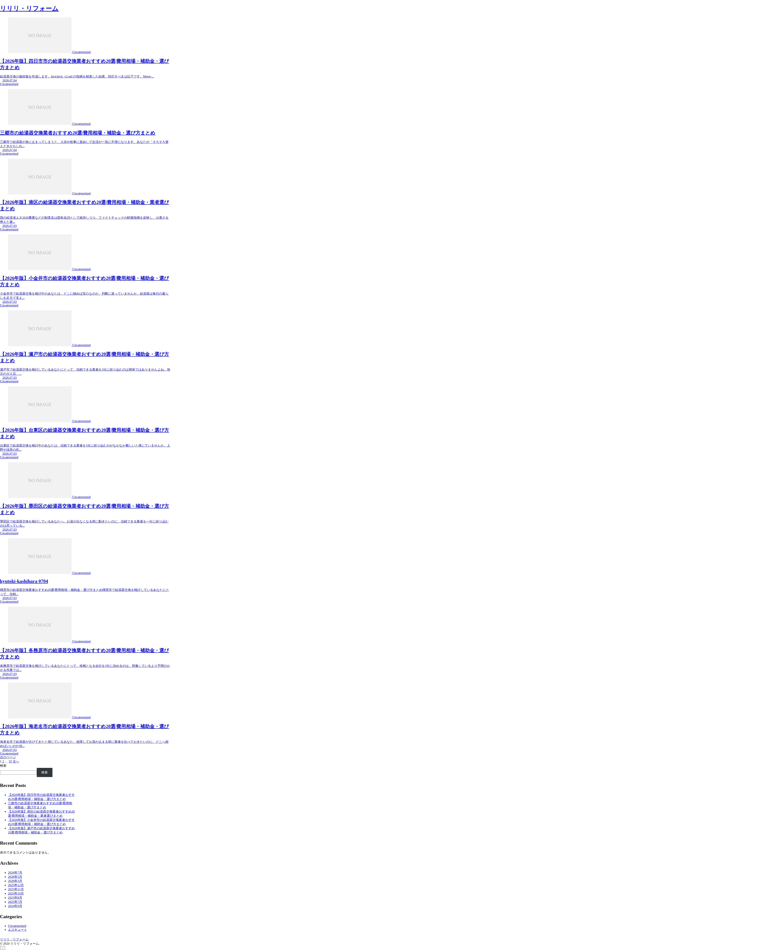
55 (10, 761)
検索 (3, 765)
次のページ (8, 757)
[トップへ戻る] (2, 948)
